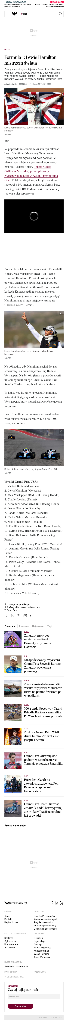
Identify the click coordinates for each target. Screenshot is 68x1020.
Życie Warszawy (42, 957)
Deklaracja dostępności (45, 929)
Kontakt (8, 919)
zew (6, 140)
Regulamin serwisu (43, 922)
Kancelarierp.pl (41, 950)
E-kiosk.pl (38, 938)
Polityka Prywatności (44, 916)
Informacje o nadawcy (45, 925)
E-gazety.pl (39, 941)
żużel (26, 632)
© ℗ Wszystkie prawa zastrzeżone (22, 607)
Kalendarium (40, 972)
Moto (7, 50)
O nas (7, 916)
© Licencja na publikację (17, 604)
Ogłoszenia (10, 941)
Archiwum (9, 947)
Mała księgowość (42, 947)
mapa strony (10, 972)
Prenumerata (11, 944)
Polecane (24, 626)
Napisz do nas (11, 922)
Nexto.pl (38, 944)
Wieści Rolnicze (41, 954)
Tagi (49, 626)
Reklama (8, 938)
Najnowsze (37, 626)
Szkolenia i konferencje (16, 966)
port (24, 13)
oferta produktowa (14, 977)
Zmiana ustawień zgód (45, 919)
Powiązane (9, 626)
